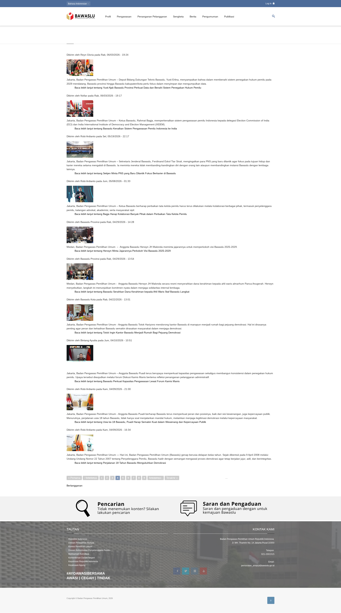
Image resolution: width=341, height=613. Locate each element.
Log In (269, 3)
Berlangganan (74, 485)
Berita (193, 16)
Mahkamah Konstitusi (78, 554)
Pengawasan (124, 16)
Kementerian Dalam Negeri (81, 557)
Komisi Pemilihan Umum (80, 546)
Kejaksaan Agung (76, 565)
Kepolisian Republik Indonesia (83, 561)
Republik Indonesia (77, 539)
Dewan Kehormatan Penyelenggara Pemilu (89, 550)
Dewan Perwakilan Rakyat (81, 543)
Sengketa (178, 16)
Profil (108, 16)
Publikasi (229, 16)
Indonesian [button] (77, 3)
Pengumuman (210, 16)
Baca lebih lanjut (138, 87)
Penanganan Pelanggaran (152, 16)
